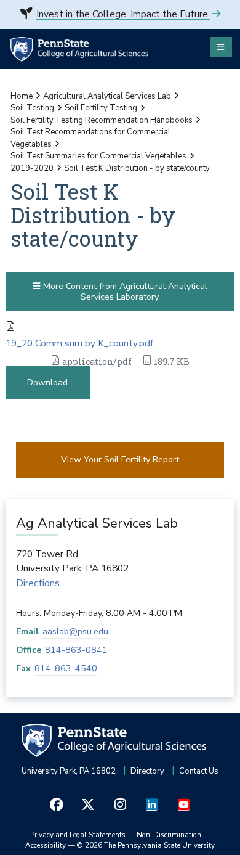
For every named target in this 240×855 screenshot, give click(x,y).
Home (21, 96)
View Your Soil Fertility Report (120, 459)
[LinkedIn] (152, 804)
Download (47, 382)
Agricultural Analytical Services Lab (107, 96)
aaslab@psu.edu (75, 631)
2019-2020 (32, 168)
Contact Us (198, 771)
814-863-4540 (65, 668)
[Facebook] (56, 804)
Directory (147, 771)
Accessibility (45, 845)
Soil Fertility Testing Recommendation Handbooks (101, 120)
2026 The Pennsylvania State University (146, 845)
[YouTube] (183, 804)
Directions (38, 583)
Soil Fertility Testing (101, 107)
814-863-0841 (76, 650)
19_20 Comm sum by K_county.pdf (79, 343)
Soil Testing (32, 107)
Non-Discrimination (169, 835)
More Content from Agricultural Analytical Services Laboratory (124, 291)
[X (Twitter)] (88, 804)
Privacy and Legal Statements (78, 835)
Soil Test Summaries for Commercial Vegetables (98, 156)
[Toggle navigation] (221, 47)
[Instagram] (120, 804)
